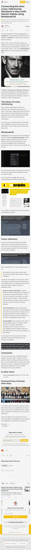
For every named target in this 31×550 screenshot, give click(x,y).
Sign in (28, 2)
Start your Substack (12, 543)
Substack (8, 547)
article (14, 177)
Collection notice (24, 540)
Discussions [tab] (12, 483)
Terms (17, 540)
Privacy (13, 540)
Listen (27, 26)
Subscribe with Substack (16, 522)
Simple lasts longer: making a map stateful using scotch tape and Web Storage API (12, 489)
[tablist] (7, 465)
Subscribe (22, 2)
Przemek (6, 25)
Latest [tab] (6, 483)
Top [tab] (3, 483)
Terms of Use (22, 525)
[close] (27, 502)
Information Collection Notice (18, 527)
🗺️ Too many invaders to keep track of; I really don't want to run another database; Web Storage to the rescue (11, 493)
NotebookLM (5, 135)
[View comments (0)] (7, 30)
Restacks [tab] (11, 465)
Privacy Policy (15, 528)
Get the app (23, 543)
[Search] (28, 483)
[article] (15, 492)
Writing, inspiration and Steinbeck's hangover (16, 90)
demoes (12, 375)
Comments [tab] (4, 465)
